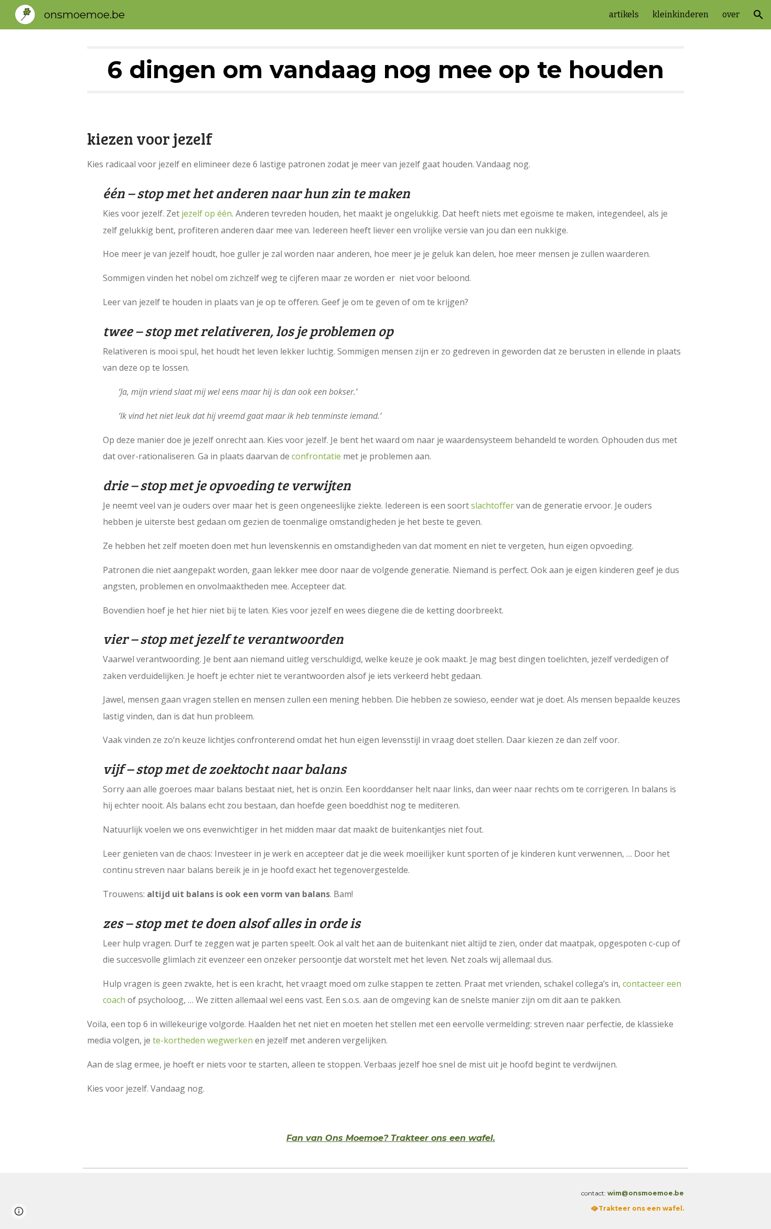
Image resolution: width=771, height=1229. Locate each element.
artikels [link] (624, 14)
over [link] (731, 14)
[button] (758, 14)
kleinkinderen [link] (680, 14)
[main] (385, 70)
